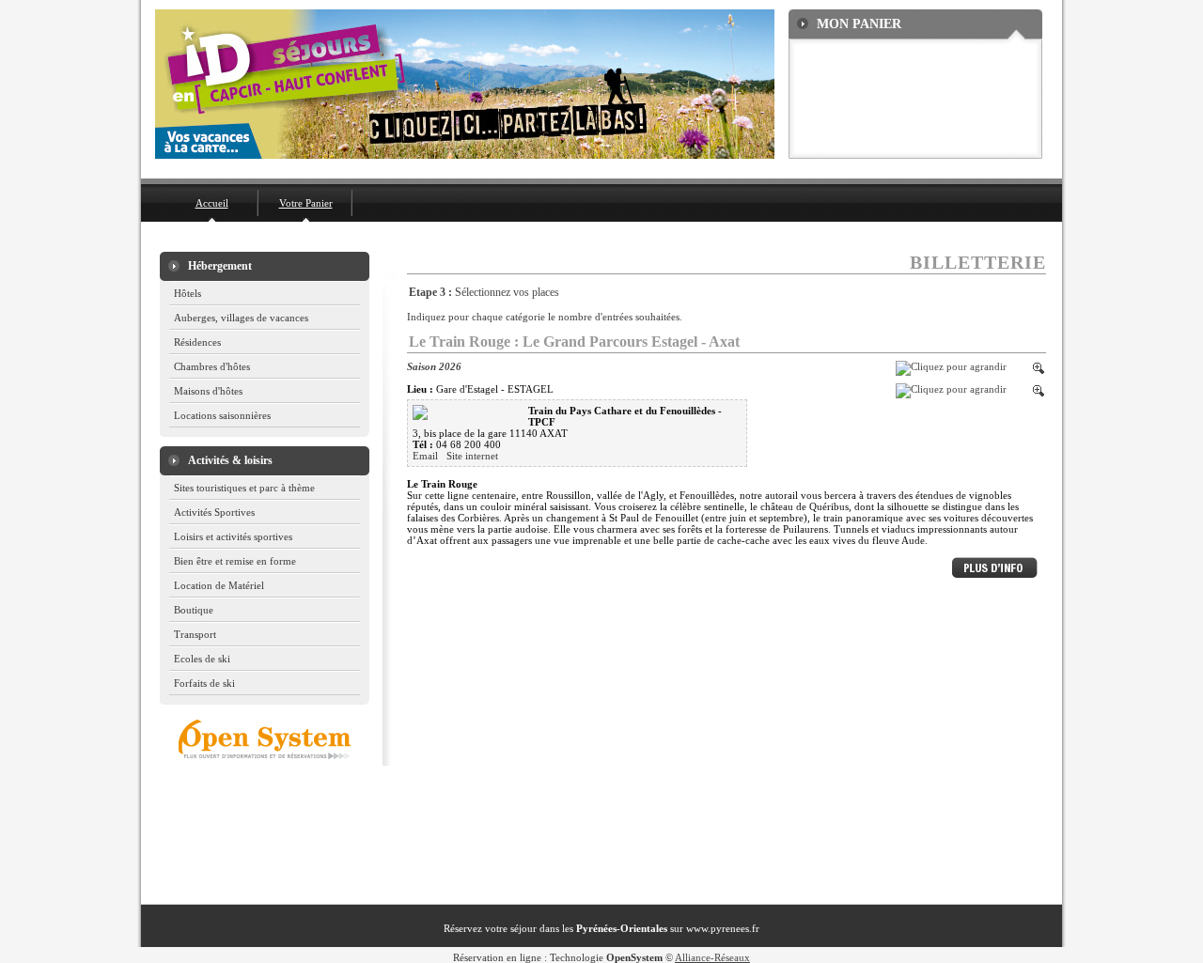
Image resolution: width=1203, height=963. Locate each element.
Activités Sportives (214, 512)
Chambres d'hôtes (212, 366)
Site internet (472, 455)
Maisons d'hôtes (208, 390)
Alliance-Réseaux (712, 957)
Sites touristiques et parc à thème (244, 487)
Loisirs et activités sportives (233, 536)
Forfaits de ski (204, 683)
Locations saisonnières (222, 415)
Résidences (197, 342)
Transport (195, 634)
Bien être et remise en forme (235, 561)
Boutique (193, 609)
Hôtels (187, 293)
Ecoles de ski (202, 658)
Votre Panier (306, 203)
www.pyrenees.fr (722, 928)
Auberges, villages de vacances (241, 317)
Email (427, 455)
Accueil (211, 203)
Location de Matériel (219, 585)
